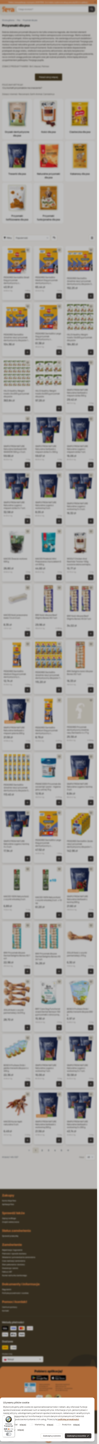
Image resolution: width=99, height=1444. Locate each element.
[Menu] (4, 1416)
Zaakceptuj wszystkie (76, 1436)
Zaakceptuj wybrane (52, 1436)
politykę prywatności (68, 1419)
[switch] (8, 1434)
